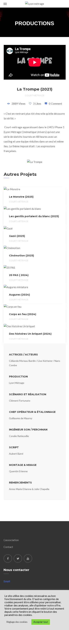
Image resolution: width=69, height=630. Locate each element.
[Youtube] (28, 558)
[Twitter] (18, 558)
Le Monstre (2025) (21, 196)
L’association (11, 540)
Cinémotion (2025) (21, 255)
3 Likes (37, 103)
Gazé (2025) (17, 236)
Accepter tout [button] (40, 621)
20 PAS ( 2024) (18, 275)
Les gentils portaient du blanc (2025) (34, 216)
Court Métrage (34, 95)
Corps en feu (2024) (22, 314)
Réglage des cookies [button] (17, 621)
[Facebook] (8, 558)
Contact (8, 546)
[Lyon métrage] (34, 3)
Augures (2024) (19, 294)
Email (7, 581)
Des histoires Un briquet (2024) (30, 333)
